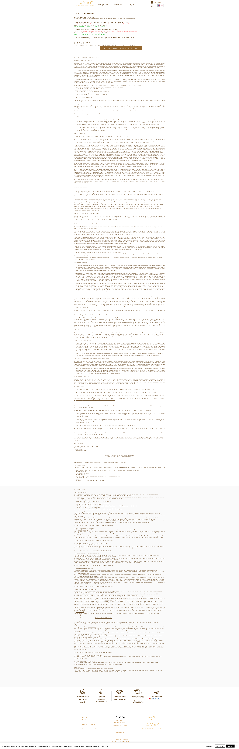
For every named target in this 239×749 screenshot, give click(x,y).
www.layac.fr (80, 495)
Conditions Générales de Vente (103, 525)
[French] (158, 5)
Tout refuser (219, 746)
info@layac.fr (129, 39)
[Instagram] (119, 717)
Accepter (230, 746)
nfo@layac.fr (141, 85)
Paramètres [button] (209, 746)
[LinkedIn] (123, 717)
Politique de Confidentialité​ (103, 550)
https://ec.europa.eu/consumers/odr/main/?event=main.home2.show (94, 400)
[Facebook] (116, 717)
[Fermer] (237, 746)
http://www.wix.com (88, 500)
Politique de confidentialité (100, 746)
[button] (103, 4)
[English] (161, 5)
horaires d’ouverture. (129, 18)
